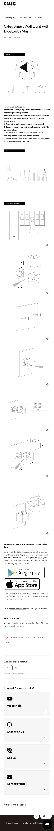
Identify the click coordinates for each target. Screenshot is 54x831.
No (16, 668)
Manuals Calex (26, 17)
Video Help (14, 705)
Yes (8, 668)
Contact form (16, 783)
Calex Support (10, 17)
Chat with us (15, 731)
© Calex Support (12, 823)
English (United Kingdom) (34, 823)
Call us (11, 757)
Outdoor (39, 17)
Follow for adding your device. (25, 608)
